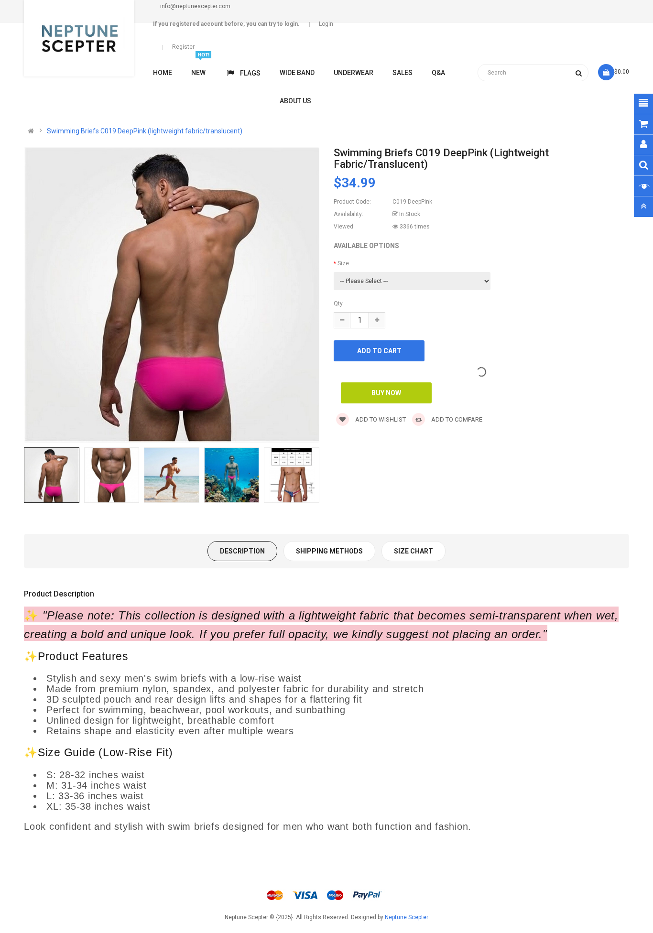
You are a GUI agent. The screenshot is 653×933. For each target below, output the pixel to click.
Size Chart (413, 551)
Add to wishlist (380, 419)
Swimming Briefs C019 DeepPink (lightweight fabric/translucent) (144, 131)
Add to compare (456, 419)
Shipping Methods (329, 551)
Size (343, 263)
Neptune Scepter (406, 917)
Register (183, 46)
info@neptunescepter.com (195, 6)
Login (326, 24)
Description (242, 551)
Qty (338, 303)
